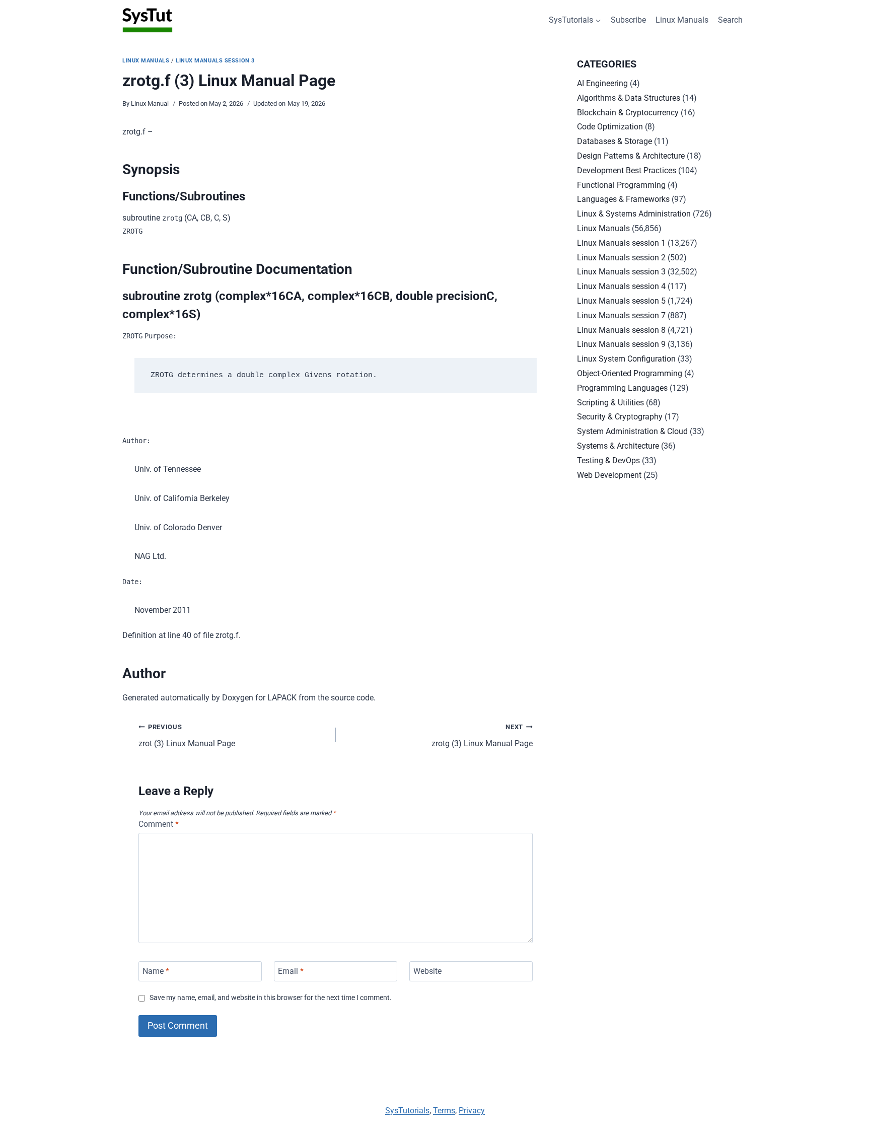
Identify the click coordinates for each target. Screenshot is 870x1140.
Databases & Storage (614, 141)
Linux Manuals (682, 20)
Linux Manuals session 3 (215, 60)
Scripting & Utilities (610, 402)
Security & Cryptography (620, 416)
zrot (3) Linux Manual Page (186, 735)
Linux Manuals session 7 (621, 315)
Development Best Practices (626, 170)
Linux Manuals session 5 (621, 301)
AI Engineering (602, 83)
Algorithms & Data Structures (628, 98)
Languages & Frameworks (623, 199)
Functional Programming (621, 185)
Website (427, 971)
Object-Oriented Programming (629, 373)
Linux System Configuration (626, 359)
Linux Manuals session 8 (621, 330)
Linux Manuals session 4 (621, 286)
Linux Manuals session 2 (621, 257)
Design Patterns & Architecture (631, 156)
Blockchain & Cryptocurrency (628, 112)
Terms (444, 1110)
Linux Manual (150, 103)
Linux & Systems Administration (634, 214)
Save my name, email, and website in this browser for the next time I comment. (271, 997)
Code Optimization (610, 126)
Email (291, 971)
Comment (158, 824)
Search (730, 20)
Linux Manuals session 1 (621, 243)
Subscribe (628, 20)
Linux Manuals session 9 (621, 344)
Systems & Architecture (618, 446)
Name (155, 971)
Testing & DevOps (608, 460)
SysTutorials (407, 1110)
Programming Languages (622, 388)
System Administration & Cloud (632, 431)
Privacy (472, 1110)
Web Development (609, 475)
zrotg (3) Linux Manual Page (482, 735)
